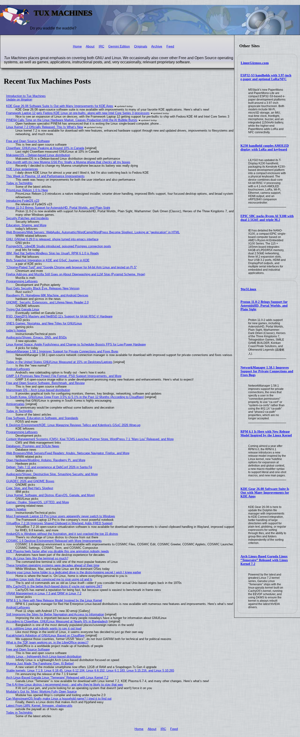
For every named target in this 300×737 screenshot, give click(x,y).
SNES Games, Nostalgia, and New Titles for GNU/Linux (44, 323)
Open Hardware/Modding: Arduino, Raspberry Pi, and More (45, 460)
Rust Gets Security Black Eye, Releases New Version (42, 288)
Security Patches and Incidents (27, 218)
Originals (140, 46)
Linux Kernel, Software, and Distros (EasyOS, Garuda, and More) (50, 495)
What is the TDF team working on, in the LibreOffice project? (47, 642)
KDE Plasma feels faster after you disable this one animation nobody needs (57, 551)
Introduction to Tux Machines (26, 96)
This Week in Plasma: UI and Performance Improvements (45, 176)
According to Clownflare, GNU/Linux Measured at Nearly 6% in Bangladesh (57, 621)
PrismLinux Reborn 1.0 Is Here (27, 190)
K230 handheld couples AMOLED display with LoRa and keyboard (264, 147)
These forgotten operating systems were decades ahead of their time (52, 565)
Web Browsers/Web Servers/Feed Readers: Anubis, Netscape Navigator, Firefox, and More (67, 453)
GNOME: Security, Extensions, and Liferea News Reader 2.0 (47, 302)
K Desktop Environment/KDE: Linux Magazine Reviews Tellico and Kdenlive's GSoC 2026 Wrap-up (73, 425)
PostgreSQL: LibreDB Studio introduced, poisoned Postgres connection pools (58, 246)
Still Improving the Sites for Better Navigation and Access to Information (55, 614)
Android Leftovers (18, 369)
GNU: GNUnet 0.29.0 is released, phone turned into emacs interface (52, 239)
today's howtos (16, 330)
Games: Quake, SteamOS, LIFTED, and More (37, 502)
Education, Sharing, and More (26, 225)
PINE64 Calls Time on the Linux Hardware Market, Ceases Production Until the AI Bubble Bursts (71, 120)
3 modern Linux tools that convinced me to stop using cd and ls (49, 579)
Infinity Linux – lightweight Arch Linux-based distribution (43, 656)
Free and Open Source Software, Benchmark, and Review (45, 383)
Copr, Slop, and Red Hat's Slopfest (29, 488)
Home (77, 46)
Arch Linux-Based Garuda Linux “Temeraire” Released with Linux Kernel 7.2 (264, 560)
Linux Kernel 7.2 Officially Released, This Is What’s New (44, 127)
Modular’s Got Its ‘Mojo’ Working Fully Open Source (41, 691)
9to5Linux (248, 289)
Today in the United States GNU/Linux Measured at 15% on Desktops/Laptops (59, 362)
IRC (101, 46)
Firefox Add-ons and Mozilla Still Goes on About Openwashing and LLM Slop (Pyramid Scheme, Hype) (75, 274)
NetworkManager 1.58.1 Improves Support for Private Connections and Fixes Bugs (266, 371)
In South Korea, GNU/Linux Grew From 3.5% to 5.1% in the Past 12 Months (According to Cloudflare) (75, 397)
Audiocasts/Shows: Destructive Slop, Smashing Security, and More (52, 474)
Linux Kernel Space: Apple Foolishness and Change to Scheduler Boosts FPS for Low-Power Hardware (76, 344)
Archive (156, 46)
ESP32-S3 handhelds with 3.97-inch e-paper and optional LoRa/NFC (265, 77)
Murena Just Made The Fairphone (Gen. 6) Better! (40, 663)
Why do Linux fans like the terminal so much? (37, 558)
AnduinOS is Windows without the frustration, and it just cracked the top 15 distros (62, 534)
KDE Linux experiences (22, 169)
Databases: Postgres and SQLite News (32, 446)
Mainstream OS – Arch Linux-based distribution (38, 390)
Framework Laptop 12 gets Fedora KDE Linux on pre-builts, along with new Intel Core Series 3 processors (78, 113)
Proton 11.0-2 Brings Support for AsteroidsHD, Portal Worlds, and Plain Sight (264, 305)
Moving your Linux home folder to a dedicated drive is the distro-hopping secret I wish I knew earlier (73, 572)
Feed (170, 46)
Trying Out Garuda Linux (22, 309)
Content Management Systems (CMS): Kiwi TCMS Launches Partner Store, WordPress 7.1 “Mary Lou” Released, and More (90, 439)
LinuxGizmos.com (255, 63)
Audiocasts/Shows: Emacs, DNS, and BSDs (36, 337)
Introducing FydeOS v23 (22, 200)
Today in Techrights (19, 183)
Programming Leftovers (22, 281)
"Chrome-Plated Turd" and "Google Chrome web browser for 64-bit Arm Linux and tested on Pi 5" (71, 267)
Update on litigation (19, 99)
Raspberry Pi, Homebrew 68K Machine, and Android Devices (47, 295)
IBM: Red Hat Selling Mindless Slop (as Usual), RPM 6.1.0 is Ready (52, 253)
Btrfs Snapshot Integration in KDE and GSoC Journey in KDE (48, 260)
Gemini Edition (119, 46)
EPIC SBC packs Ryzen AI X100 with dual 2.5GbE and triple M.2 (267, 218)
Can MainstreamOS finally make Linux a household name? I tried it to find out (59, 698)
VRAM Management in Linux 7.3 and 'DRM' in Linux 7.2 (43, 593)
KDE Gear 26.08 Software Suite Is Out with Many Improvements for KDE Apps (264, 492)
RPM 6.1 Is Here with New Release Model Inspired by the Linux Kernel (266, 433)
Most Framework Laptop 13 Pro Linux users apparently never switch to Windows (60, 516)
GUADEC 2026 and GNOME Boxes (30, 481)
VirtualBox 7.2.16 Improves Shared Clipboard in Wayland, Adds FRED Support (59, 523)
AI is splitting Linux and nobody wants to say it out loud (43, 628)
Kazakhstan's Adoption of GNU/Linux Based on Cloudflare (45, 635)
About (90, 46)
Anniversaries (15, 404)
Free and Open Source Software (28, 141)
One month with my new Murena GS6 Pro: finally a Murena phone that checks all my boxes (68, 162)
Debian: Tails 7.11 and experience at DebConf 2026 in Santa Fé (49, 467)
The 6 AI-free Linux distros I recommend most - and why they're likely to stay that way (64, 684)
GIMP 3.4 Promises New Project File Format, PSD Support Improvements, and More (63, 376)
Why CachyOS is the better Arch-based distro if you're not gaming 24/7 (54, 586)
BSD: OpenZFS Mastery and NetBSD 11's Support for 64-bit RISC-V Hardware (59, 316)
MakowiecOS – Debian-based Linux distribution (38, 155)
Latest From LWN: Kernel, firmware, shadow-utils (39, 705)
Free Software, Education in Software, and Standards (42, 418)
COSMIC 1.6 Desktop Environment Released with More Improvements (54, 541)
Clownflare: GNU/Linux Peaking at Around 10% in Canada (45, 148)
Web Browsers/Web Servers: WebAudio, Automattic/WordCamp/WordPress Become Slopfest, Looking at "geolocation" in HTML (93, 232)
